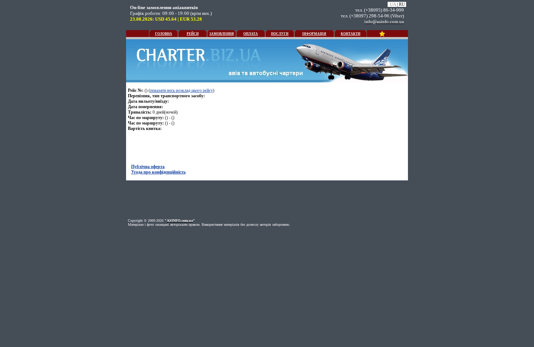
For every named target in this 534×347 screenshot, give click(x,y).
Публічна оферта (148, 166)
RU (402, 4)
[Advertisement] (62, 53)
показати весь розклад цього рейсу (181, 90)
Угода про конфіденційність (158, 172)
